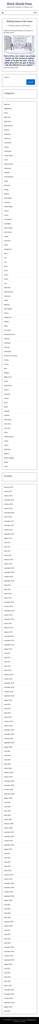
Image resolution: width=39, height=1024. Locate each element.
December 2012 (9, 619)
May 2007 (7, 862)
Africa (6, 113)
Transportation (9, 436)
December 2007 (9, 832)
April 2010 (7, 713)
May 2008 (7, 811)
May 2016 (7, 585)
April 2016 (7, 589)
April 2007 (7, 866)
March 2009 (8, 768)
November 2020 (9, 512)
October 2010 (8, 691)
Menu (35, 12)
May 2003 (7, 977)
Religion (6, 373)
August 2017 (8, 538)
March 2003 (8, 985)
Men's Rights (8, 309)
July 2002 (7, 1011)
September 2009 (9, 742)
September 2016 (9, 581)
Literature (7, 296)
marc (28, 25)
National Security (9, 334)
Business (7, 130)
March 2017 (8, 555)
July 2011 (7, 653)
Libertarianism (8, 292)
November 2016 (9, 572)
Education (7, 185)
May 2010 (7, 708)
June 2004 (7, 943)
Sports (6, 407)
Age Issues (7, 117)
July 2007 (7, 853)
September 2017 (9, 534)
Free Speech (8, 219)
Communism (7, 151)
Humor (6, 245)
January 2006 (8, 926)
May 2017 (7, 547)
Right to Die (8, 377)
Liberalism (7, 287)
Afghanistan (8, 108)
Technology (7, 419)
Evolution (7, 202)
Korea (6, 279)
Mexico (6, 313)
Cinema (6, 147)
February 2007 (8, 875)
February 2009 (8, 772)
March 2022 (8, 491)
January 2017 (8, 564)
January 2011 (8, 679)
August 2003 (8, 964)
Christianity (7, 142)
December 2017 (9, 521)
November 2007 (9, 836)
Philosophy (7, 351)
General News (8, 228)
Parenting (7, 343)
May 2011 (7, 662)
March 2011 (8, 670)
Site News (7, 394)
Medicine (7, 304)
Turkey (6, 441)
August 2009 (8, 747)
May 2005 (7, 939)
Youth (6, 466)
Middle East (7, 317)
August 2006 (8, 900)
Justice (6, 275)
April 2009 (7, 764)
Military (6, 321)
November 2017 (9, 525)
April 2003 (7, 981)
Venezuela (7, 449)
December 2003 (9, 947)
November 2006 (9, 887)
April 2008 (7, 815)
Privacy (6, 364)
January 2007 (8, 879)
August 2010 (8, 700)
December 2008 (9, 781)
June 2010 (7, 704)
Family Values (8, 206)
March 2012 (8, 623)
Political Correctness (10, 355)
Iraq (5, 262)
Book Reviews (8, 125)
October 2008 (8, 789)
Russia (6, 381)
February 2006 (8, 921)
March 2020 (8, 517)
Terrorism (7, 428)
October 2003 (8, 955)
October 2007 (8, 840)
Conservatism (8, 155)
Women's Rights (9, 458)
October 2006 (8, 892)
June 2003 (7, 973)
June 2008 (7, 806)
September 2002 (9, 1002)
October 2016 (8, 576)
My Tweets (7, 330)
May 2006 (7, 913)
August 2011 (8, 649)
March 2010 (8, 717)
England (6, 194)
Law (5, 283)
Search (6, 77)
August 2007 (8, 849)
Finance (6, 211)
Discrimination (8, 177)
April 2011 (7, 666)
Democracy (7, 168)
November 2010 (9, 687)
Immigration (8, 249)
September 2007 (9, 845)
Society (6, 398)
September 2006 (9, 896)
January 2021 (8, 508)
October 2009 (8, 738)
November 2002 (9, 994)
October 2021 (8, 504)
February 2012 (8, 627)
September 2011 (9, 645)
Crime (6, 160)
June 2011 (7, 657)
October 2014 (8, 606)
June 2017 (7, 542)
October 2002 (8, 998)
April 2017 (7, 551)
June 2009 (7, 755)
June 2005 (7, 934)
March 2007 (8, 870)
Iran (5, 258)
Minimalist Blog (31, 1020)
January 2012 (8, 632)
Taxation (7, 415)
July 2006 (7, 904)
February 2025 (8, 487)
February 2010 (8, 721)
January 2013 (8, 615)
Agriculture (7, 121)
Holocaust (7, 240)
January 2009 (8, 777)
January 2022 (8, 495)
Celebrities (7, 134)
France (6, 215)
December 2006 (9, 883)
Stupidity (7, 411)
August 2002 (8, 1007)
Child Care (7, 138)
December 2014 (9, 602)
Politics (6, 360)
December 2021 (9, 500)
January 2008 (8, 828)
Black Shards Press (19, 4)
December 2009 (9, 730)
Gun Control (8, 232)
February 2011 (8, 674)
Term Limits (7, 424)
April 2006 (7, 917)
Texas (6, 432)
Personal (7, 347)
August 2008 (8, 798)
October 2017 (8, 530)
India (5, 253)
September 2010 (9, 696)
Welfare (6, 453)
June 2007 (7, 857)
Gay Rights (7, 223)
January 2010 (8, 725)
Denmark (7, 172)
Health (6, 236)
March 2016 (8, 593)
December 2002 (9, 990)
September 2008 (9, 794)
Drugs (6, 181)
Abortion (7, 104)
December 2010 (9, 683)
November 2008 (9, 785)
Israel (6, 270)
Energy (6, 189)
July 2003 (7, 968)
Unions (6, 445)
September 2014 (9, 610)
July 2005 (7, 930)
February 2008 (8, 823)
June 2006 (7, 909)
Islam (5, 266)
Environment (8, 198)
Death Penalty (8, 164)
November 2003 (9, 951)
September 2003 (9, 960)
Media (6, 300)
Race (5, 368)
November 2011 (9, 640)
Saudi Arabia (8, 385)
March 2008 (8, 819)
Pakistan (6, 338)
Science (6, 390)
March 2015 (8, 598)
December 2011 (9, 636)
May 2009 (7, 760)
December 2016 (9, 568)
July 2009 (7, 751)
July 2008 (7, 802)
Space (6, 402)
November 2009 (9, 734)
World (6, 462)
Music (6, 326)
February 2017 (8, 559)
